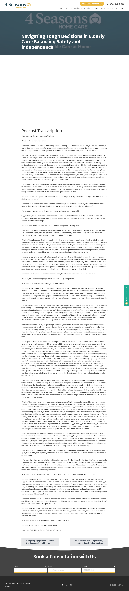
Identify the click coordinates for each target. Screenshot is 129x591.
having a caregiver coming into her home (77, 160)
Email (50, 566)
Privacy (7, 587)
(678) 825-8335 (116, 3)
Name (16, 566)
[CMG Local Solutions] (117, 585)
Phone (84, 566)
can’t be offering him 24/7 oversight (63, 390)
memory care (41, 158)
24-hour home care (99, 383)
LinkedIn (67, 585)
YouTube (62, 585)
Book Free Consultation (92, 4)
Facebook (58, 585)
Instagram (71, 585)
